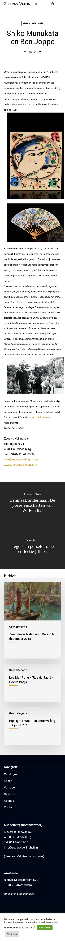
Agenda (9, 800)
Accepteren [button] (44, 927)
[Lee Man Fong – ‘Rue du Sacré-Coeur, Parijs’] (32, 683)
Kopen (8, 781)
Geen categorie (33, 23)
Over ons (10, 794)
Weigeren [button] (12, 934)
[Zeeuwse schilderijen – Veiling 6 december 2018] (32, 620)
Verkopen (10, 787)
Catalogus (10, 774)
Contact (9, 807)
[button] (59, 4)
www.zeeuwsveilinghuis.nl (21, 464)
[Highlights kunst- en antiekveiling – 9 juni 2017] (32, 726)
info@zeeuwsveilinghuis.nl (21, 459)
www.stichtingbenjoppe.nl (42, 417)
